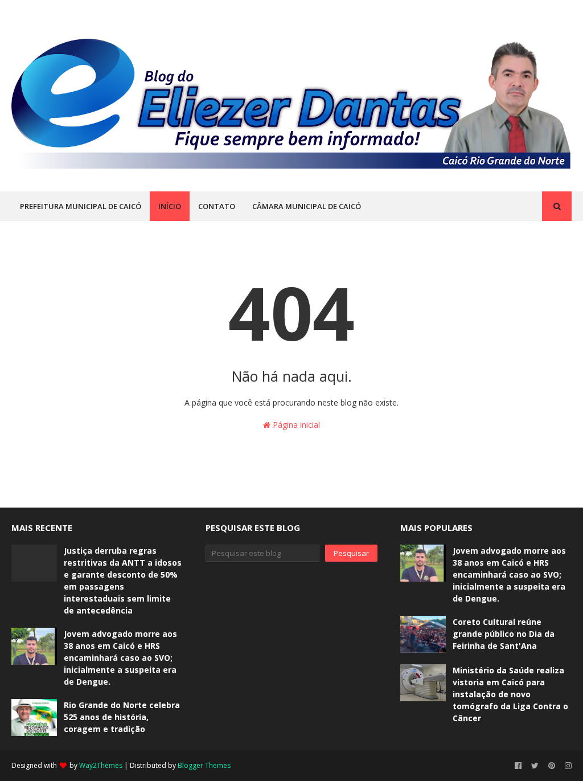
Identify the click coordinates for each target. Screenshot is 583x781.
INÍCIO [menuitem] (169, 206)
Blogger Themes (204, 765)
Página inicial (295, 424)
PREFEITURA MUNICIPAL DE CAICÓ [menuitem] (80, 206)
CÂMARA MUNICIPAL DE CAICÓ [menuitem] (306, 206)
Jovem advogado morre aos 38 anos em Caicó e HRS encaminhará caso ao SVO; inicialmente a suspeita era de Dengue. (120, 657)
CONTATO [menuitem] (216, 206)
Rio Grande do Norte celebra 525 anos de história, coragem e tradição (122, 717)
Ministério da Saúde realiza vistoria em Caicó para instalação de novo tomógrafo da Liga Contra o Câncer (510, 694)
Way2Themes (100, 765)
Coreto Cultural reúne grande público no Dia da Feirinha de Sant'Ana (504, 633)
